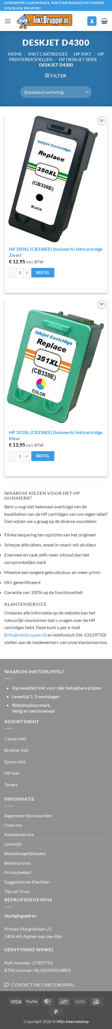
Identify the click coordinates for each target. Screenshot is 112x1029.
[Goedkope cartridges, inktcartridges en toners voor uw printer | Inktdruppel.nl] (44, 21)
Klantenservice (19, 834)
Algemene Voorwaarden (28, 815)
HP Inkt (83, 54)
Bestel (42, 272)
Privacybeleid (17, 872)
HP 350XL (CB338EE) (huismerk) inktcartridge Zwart (56, 252)
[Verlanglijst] (80, 22)
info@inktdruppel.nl (25, 634)
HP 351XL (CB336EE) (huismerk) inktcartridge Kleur (56, 435)
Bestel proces (17, 862)
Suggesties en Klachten (27, 881)
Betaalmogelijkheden (25, 853)
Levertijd (13, 844)
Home (15, 54)
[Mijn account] (91, 21)
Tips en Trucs (17, 891)
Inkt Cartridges (47, 54)
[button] (7, 21)
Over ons (13, 825)
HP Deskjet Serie (78, 59)
